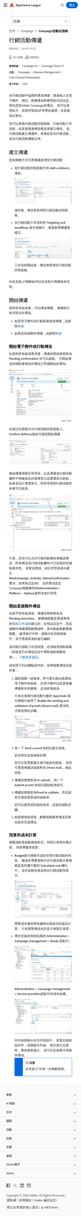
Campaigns (24, 72)
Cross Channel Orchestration (24, 77)
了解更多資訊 (28, 657)
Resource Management (47, 72)
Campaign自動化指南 (53, 31)
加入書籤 (18, 57)
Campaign (27, 31)
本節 (21, 326)
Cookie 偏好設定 (45, 1200)
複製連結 (34, 57)
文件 (12, 31)
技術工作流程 (21, 624)
